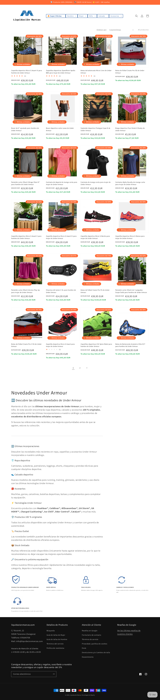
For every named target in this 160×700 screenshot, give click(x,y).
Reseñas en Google (89, 630)
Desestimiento (88, 657)
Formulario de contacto (91, 635)
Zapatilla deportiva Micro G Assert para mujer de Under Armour (60, 345)
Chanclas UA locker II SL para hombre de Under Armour (61, 291)
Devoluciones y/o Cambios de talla (96, 652)
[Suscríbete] (53, 674)
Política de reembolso (55, 648)
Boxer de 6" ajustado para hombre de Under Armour (25, 129)
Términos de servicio (90, 639)
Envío (84, 648)
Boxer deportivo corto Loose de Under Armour (60, 129)
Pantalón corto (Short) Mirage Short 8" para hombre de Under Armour (25, 183)
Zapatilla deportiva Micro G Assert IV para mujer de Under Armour (61, 237)
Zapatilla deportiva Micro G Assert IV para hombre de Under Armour (26, 71)
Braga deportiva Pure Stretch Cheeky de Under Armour (130, 129)
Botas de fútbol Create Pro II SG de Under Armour (26, 345)
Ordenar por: (102, 30)
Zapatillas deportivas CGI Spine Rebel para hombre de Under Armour (96, 345)
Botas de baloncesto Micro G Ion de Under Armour (96, 71)
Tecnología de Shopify (88, 695)
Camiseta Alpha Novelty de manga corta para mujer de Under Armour (130, 183)
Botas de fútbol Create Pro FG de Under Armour (95, 291)
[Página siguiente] (87, 368)
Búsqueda (51, 630)
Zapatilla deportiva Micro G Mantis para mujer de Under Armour (95, 237)
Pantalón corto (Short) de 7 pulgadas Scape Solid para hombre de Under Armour (131, 291)
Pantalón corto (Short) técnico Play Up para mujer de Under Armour (25, 291)
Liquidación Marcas (76, 695)
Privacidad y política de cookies (94, 644)
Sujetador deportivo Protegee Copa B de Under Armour (95, 129)
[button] (136, 16)
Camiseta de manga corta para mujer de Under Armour (95, 183)
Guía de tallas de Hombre (57, 639)
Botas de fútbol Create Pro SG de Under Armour (129, 71)
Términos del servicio (55, 644)
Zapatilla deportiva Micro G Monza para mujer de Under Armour (130, 237)
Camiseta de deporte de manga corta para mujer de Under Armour (61, 183)
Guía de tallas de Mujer (56, 635)
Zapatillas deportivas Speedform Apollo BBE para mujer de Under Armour (60, 71)
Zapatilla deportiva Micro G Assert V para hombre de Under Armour (26, 237)
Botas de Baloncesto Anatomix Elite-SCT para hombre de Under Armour (130, 345)
